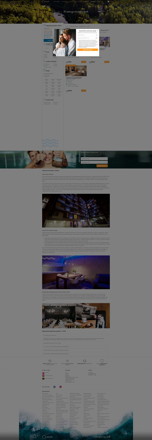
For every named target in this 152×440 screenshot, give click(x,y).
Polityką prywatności (82, 46)
